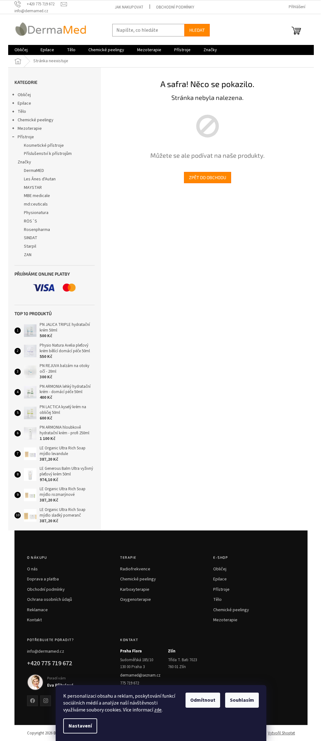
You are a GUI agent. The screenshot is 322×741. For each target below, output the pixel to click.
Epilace (24, 103)
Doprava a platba (43, 579)
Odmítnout (202, 700)
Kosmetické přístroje (44, 145)
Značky (24, 162)
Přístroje (26, 137)
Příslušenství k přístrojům (48, 154)
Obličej (24, 95)
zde (158, 709)
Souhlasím (242, 700)
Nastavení (80, 725)
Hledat (197, 30)
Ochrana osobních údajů (49, 599)
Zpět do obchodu (207, 177)
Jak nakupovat (129, 7)
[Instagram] (45, 700)
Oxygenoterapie (135, 599)
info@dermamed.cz (45, 651)
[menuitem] (21, 50)
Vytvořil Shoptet (281, 733)
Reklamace (37, 610)
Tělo (22, 111)
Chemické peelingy (35, 120)
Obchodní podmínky (175, 7)
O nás (32, 569)
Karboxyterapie (134, 589)
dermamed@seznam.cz (140, 675)
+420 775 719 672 (49, 663)
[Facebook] (32, 700)
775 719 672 (129, 683)
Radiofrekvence (135, 569)
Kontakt (34, 620)
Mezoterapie (30, 128)
